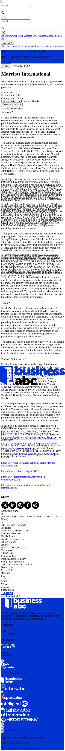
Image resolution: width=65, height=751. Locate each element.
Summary (6, 111)
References (6, 125)
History (5, 114)
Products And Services (12, 123)
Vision (4, 120)
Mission (5, 117)
